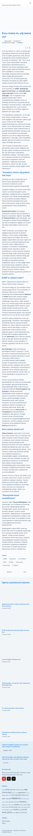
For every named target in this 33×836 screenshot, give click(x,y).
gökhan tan (25, 795)
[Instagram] (14, 779)
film (10, 795)
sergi (22, 807)
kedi (4, 562)
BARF (5, 558)
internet (16, 802)
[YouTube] (4, 779)
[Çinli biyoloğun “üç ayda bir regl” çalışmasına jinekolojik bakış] (16, 673)
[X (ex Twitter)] (9, 779)
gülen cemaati (6, 798)
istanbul (22, 802)
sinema (25, 807)
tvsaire (15, 809)
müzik (21, 804)
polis (3, 807)
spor (28, 807)
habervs (16, 798)
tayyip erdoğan (5, 809)
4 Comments (19, 42)
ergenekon (22, 792)
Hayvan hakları (6, 42)
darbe (13, 792)
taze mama (6, 565)
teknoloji (11, 809)
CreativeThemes (6, 832)
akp (14, 789)
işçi (27, 802)
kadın (3, 804)
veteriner (15, 565)
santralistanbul (13, 807)
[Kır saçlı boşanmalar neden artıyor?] (16, 698)
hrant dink (23, 798)
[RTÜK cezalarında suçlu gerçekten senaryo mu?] (16, 620)
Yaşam (13, 42)
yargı (20, 809)
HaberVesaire (6, 821)
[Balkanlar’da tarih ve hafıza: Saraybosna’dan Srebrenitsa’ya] (16, 593)
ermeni (27, 792)
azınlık (17, 789)
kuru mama (19, 562)
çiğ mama (13, 558)
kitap (6, 804)
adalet (3, 789)
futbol (13, 795)
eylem (3, 795)
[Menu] (30, 3)
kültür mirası (10, 804)
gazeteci (18, 795)
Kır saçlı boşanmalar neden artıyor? (13, 708)
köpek (11, 562)
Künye (4, 823)
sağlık (19, 807)
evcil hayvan (22, 558)
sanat (6, 807)
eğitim (7, 795)
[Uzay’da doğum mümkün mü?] (16, 647)
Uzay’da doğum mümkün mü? (11, 659)
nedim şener (27, 804)
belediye (21, 789)
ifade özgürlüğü (10, 802)
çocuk (13, 812)
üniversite (24, 812)
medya (16, 805)
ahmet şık (8, 790)
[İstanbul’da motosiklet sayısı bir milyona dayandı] (16, 722)
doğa (16, 792)
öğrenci (18, 812)
